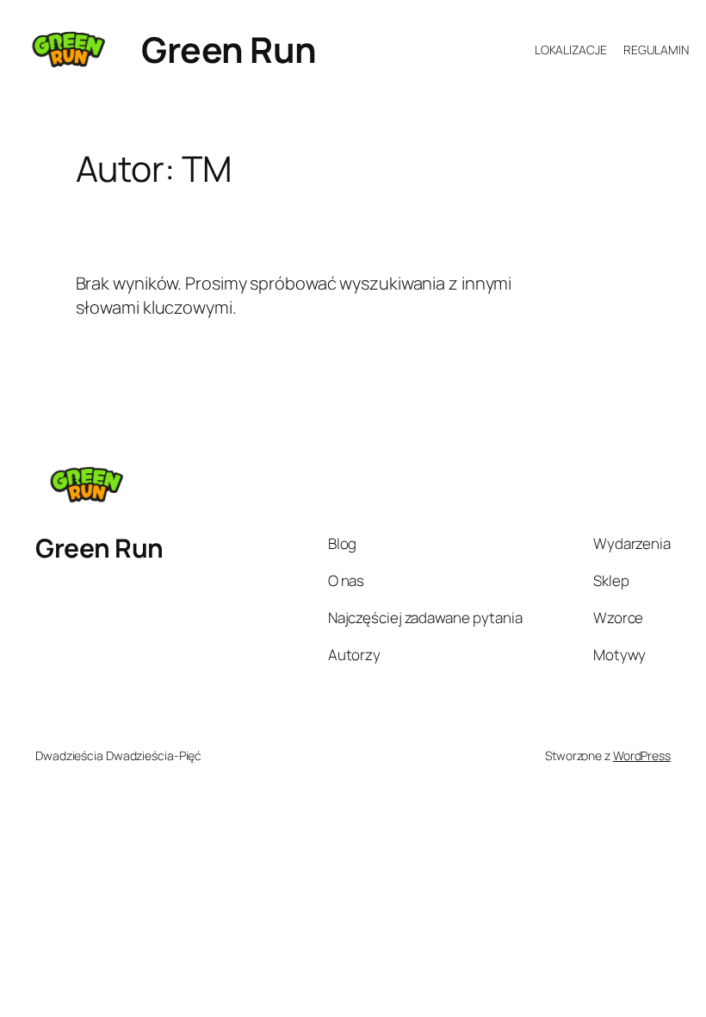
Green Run (229, 49)
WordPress (642, 755)
